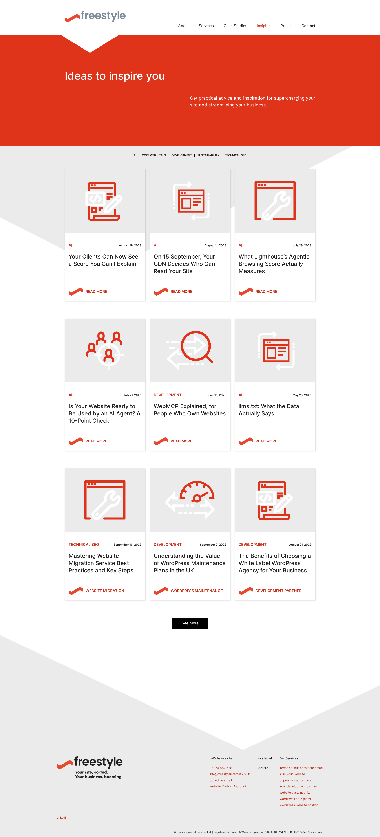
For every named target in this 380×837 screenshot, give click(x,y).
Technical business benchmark (302, 768)
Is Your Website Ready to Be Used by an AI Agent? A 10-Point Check (105, 413)
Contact (308, 26)
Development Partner (278, 591)
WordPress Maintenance (197, 591)
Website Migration (105, 591)
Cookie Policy (316, 832)
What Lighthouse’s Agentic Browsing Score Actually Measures (274, 263)
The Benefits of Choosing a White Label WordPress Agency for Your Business (275, 563)
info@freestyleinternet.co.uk (230, 774)
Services (206, 26)
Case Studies (235, 26)
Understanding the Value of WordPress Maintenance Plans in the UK (190, 563)
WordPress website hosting (299, 805)
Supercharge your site (295, 780)
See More (190, 623)
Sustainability (208, 155)
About (183, 26)
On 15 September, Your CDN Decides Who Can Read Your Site (184, 263)
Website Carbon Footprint (228, 786)
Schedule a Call (221, 780)
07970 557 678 (221, 768)
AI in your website (292, 774)
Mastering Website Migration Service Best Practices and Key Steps (101, 563)
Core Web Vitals (154, 155)
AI (135, 155)
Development (182, 155)
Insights (264, 26)
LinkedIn (62, 817)
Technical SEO (235, 155)
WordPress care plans (295, 799)
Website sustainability (295, 792)
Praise (286, 26)
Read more (96, 291)
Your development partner (298, 786)
